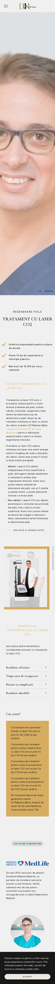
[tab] (27, 667)
